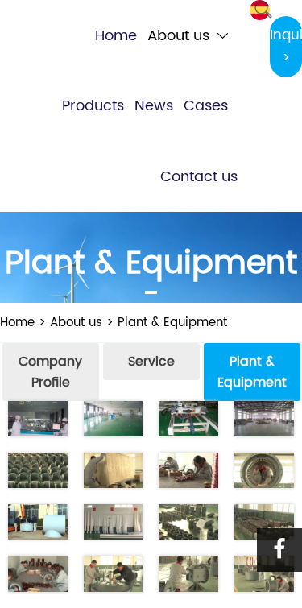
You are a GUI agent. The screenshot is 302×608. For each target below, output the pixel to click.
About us (76, 322)
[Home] (26, 11)
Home (17, 322)
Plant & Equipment (172, 322)
